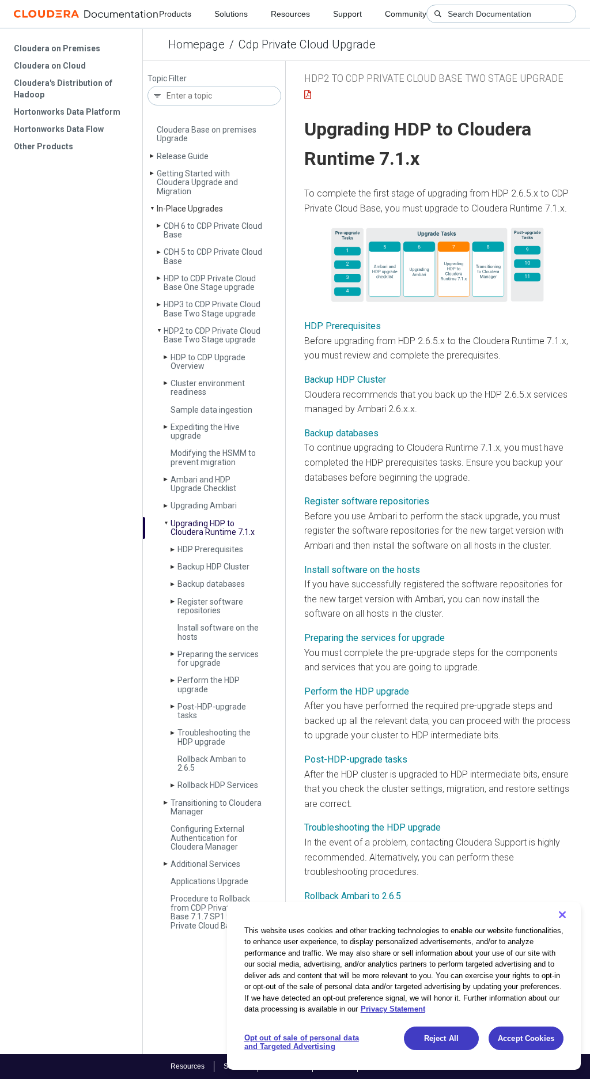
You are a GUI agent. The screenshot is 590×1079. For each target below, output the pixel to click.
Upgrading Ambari (204, 505)
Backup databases (211, 583)
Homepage (196, 44)
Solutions (231, 13)
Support (347, 13)
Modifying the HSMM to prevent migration (213, 457)
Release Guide (183, 156)
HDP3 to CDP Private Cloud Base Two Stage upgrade (212, 309)
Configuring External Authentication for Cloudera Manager (207, 837)
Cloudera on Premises (57, 48)
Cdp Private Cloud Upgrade (307, 44)
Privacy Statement (393, 1009)
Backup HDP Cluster (213, 566)
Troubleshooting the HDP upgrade (214, 737)
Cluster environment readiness (208, 388)
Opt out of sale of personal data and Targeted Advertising (301, 1042)
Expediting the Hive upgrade (205, 431)
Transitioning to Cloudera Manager (216, 807)
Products (175, 13)
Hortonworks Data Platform (67, 111)
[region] (404, 986)
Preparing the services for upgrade (218, 658)
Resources (290, 13)
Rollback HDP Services (217, 785)
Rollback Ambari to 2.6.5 (211, 763)
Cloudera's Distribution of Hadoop (63, 88)
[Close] (562, 914)
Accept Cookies (526, 1038)
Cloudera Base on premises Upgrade (206, 134)
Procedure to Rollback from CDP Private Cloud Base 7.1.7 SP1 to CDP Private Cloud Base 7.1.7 (214, 912)
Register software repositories (210, 606)
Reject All (441, 1038)
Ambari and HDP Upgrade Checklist (203, 484)
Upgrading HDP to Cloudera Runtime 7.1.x (213, 528)
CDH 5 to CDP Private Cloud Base (213, 256)
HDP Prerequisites (210, 549)
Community (405, 13)
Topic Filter (167, 78)
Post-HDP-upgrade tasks (211, 711)
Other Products (43, 146)
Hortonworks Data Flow (59, 129)
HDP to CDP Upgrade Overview (208, 362)
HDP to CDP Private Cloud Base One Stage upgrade (210, 283)
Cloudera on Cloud (50, 65)
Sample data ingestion (211, 409)
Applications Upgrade (209, 881)
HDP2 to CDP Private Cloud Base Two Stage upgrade (212, 335)
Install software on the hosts (218, 632)
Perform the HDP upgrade (208, 684)
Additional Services (205, 864)
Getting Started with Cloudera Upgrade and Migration (197, 182)
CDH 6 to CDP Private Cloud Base (213, 230)
